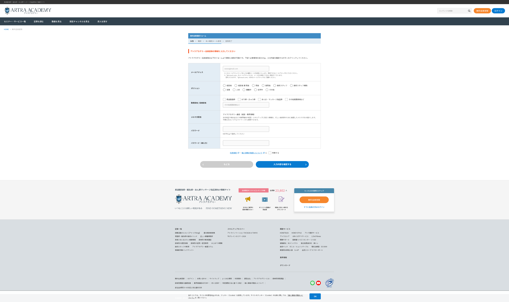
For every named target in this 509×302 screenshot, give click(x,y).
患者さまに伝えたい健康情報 (185, 239)
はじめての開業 (216, 243)
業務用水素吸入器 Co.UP (289, 250)
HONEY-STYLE (297, 233)
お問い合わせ (202, 278)
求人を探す (102, 21)
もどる (227, 164)
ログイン (191, 278)
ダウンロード (285, 265)
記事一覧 (178, 229)
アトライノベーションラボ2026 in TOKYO (242, 233)
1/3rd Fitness (316, 236)
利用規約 (233, 153)
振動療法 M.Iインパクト (289, 243)
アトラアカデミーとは (261, 278)
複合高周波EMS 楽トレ (309, 243)
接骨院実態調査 (278, 278)
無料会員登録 (180, 278)
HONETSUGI (284, 233)
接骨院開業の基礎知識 (183, 283)
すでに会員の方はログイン (314, 207)
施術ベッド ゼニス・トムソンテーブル (294, 246)
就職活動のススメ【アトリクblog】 (188, 233)
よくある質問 (227, 278)
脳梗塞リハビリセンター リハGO (304, 239)
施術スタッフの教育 (182, 246)
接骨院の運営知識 (181, 243)
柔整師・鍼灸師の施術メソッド (186, 236)
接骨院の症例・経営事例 (199, 243)
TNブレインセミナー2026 (236, 236)
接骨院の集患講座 (205, 239)
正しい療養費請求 (206, 236)
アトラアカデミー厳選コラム (202, 246)
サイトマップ (214, 278)
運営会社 (247, 278)
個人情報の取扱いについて (252, 153)
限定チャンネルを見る (79, 21)
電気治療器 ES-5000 (319, 246)
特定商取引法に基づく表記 (232, 283)
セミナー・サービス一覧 (15, 21)
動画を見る (57, 21)
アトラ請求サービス (312, 233)
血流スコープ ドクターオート (312, 250)
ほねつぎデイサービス (300, 236)
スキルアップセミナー (236, 229)
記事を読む (39, 21)
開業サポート (284, 239)
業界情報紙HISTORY (201, 283)
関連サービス (285, 229)
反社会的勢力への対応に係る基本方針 (188, 287)
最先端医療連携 (209, 233)
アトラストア (284, 236)
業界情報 (283, 257)
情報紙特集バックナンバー (184, 250)
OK (315, 296)
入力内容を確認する (282, 164)
